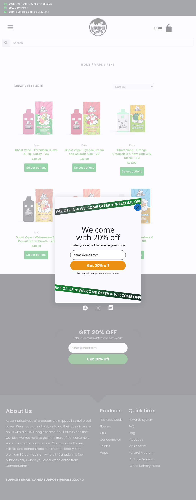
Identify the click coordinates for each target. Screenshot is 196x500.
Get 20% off (98, 265)
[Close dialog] (137, 207)
